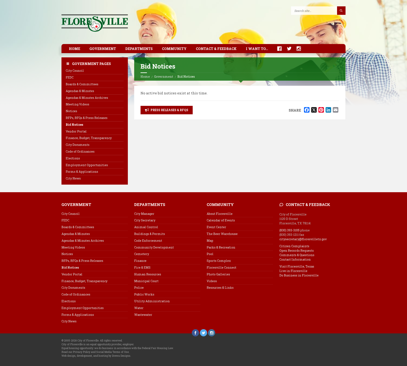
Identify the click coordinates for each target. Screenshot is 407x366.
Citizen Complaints (294, 246)
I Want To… (257, 48)
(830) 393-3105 (289, 230)
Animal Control (146, 227)
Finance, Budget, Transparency (89, 138)
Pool (210, 254)
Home (74, 48)
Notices (71, 111)
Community (174, 48)
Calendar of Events (221, 220)
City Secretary (144, 220)
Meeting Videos (77, 104)
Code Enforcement (148, 241)
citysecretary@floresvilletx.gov (303, 239)
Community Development (154, 247)
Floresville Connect (221, 267)
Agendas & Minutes (80, 91)
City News (73, 178)
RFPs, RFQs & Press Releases (86, 118)
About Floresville (220, 214)
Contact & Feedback (216, 48)
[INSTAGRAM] (296, 48)
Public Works (144, 294)
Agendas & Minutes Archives (87, 98)
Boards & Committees (82, 84)
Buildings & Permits (149, 234)
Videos (212, 281)
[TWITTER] (287, 48)
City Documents (77, 145)
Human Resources (147, 274)
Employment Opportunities (87, 165)
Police (139, 288)
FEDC (70, 77)
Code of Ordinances (80, 151)
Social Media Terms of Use (112, 352)
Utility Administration (152, 301)
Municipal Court (146, 281)
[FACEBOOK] (277, 48)
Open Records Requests (296, 251)
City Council (75, 71)
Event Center (216, 227)
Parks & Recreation (221, 247)
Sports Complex (219, 261)
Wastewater (143, 315)
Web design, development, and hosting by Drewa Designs (95, 355)
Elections (73, 158)
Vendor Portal (76, 131)
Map (210, 241)
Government (102, 48)
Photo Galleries (218, 274)
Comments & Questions (296, 255)
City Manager (144, 214)
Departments (139, 48)
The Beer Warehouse (222, 234)
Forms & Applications (82, 172)
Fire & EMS (142, 267)
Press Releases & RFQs (169, 110)
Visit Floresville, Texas (296, 266)
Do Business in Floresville (299, 275)
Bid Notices (74, 125)
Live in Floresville (293, 271)
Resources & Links (220, 288)
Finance (140, 261)
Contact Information (295, 259)
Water (139, 308)
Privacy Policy (81, 352)
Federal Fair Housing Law (157, 348)
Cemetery (141, 254)
